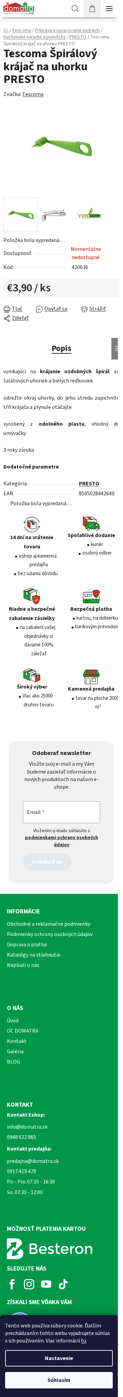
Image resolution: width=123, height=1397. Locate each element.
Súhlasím (58, 1380)
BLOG (13, 1062)
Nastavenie (59, 1358)
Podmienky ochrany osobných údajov (50, 934)
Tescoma (32, 94)
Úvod (12, 1020)
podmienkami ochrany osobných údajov (61, 841)
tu (83, 1341)
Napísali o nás (23, 965)
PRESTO (89, 483)
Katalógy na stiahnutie (33, 955)
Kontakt (17, 1041)
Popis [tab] (61, 348)
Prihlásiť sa (47, 862)
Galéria (15, 1051)
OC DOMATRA (23, 1031)
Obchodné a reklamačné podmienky (48, 924)
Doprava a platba (27, 944)
